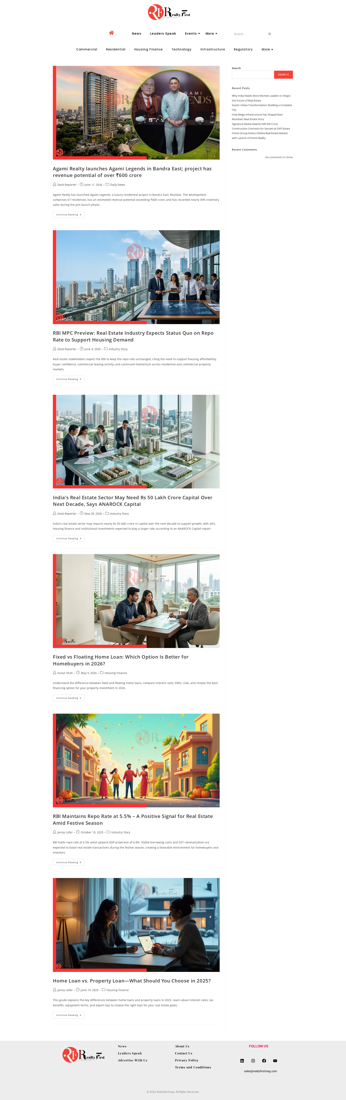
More (210, 33)
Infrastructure (212, 49)
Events (191, 33)
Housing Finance (148, 49)
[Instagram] (253, 1061)
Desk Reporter (66, 185)
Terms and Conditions (193, 1067)
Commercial (86, 49)
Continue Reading (70, 213)
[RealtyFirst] (173, 12)
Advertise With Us (132, 1060)
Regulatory (243, 49)
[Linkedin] (242, 1061)
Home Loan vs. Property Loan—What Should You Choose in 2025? (132, 980)
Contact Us (183, 1053)
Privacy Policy (187, 1060)
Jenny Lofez (65, 832)
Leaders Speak (163, 33)
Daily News (117, 185)
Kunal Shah (65, 673)
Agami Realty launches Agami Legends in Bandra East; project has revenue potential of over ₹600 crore (132, 172)
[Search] (270, 34)
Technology (182, 49)
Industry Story (118, 349)
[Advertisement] (262, 193)
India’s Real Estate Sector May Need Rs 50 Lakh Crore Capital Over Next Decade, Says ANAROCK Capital (132, 500)
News (136, 33)
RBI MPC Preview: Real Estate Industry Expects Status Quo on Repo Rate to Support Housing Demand (133, 336)
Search (236, 68)
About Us (182, 1046)
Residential (116, 49)
